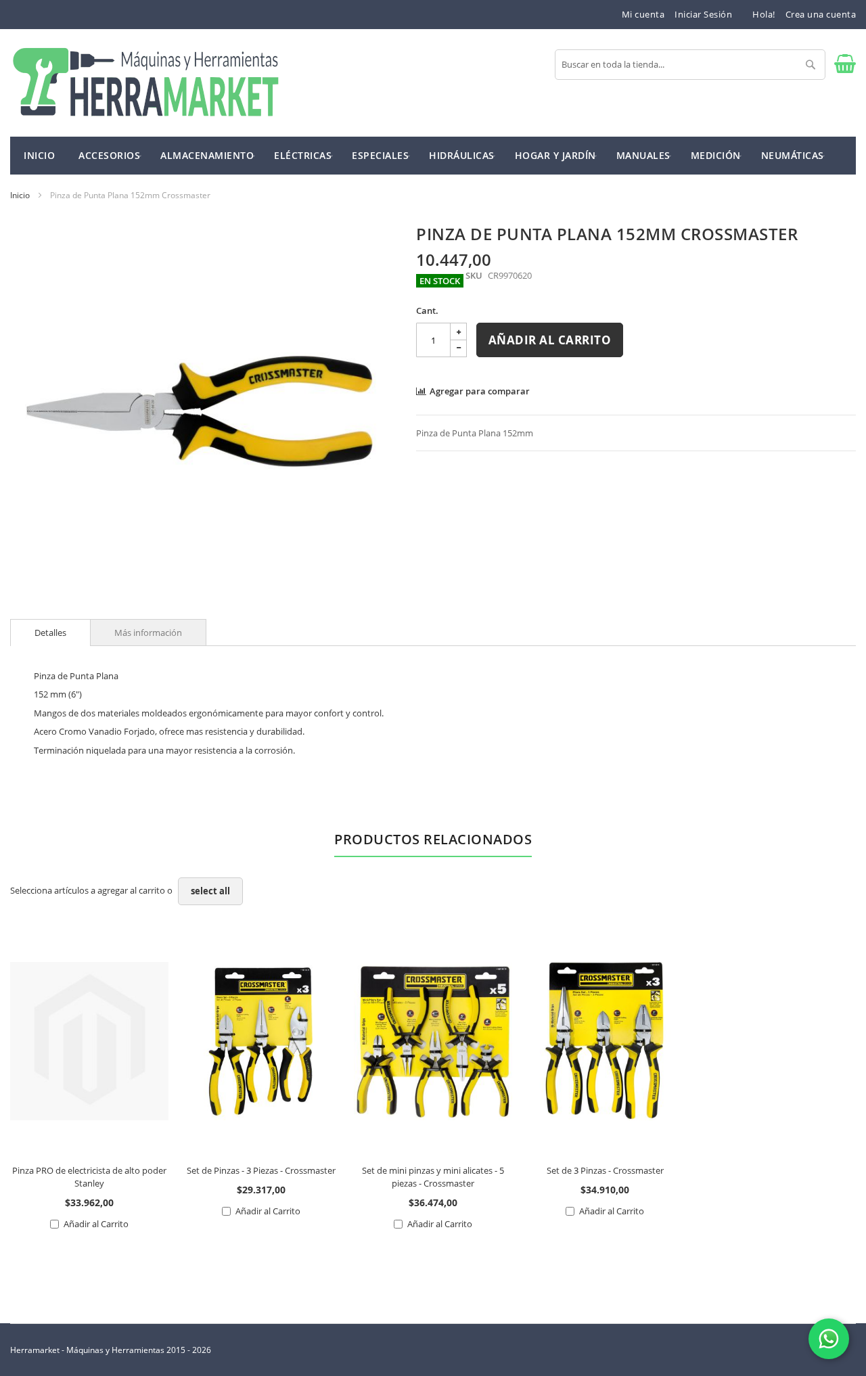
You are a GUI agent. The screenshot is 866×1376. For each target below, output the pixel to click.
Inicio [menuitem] (39, 155)
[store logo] (145, 83)
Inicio (20, 195)
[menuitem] (109, 155)
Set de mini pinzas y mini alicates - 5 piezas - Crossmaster (433, 1176)
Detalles (50, 632)
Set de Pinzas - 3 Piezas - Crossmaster (261, 1170)
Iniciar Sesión (703, 14)
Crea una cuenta (821, 14)
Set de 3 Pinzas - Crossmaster (605, 1170)
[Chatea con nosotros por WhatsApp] (828, 1338)
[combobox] (690, 64)
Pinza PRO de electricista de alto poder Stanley (89, 1176)
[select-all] (210, 891)
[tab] (50, 632)
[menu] (433, 156)
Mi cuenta (643, 14)
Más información (148, 632)
